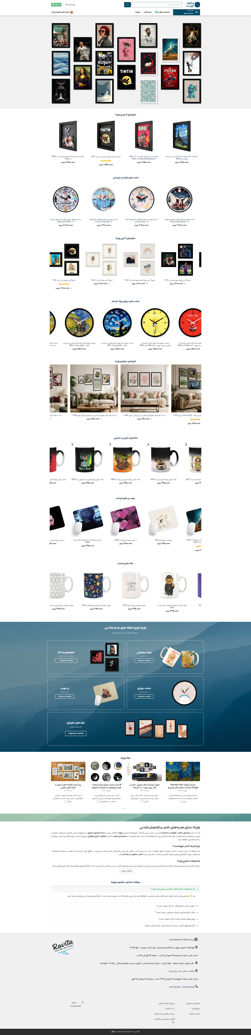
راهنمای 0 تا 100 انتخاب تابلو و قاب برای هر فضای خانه (155, 786)
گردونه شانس (147, 12)
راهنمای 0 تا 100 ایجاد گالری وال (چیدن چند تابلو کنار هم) (79, 786)
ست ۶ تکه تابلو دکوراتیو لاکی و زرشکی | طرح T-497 (129, 415)
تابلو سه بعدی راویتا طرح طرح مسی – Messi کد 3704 (185, 157)
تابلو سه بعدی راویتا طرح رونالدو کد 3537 (110, 157)
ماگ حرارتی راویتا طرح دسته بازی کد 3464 (85, 479)
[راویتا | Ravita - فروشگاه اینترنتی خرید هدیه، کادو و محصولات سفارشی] (193, 4)
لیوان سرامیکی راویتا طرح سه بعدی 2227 (175, 605)
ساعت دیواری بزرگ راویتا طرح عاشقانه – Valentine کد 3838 (95, 344)
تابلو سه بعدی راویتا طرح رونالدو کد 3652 (72, 157)
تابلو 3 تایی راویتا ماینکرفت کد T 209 (114, 280)
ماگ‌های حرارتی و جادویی (126, 438)
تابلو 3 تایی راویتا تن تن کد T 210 (152, 280)
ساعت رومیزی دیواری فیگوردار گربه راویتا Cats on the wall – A (197, 220)
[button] (186, 12)
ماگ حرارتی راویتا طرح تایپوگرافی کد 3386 (123, 479)
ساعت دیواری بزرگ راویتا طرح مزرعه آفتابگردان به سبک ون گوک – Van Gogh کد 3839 (133, 344)
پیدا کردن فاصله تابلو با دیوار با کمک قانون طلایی (194, 786)
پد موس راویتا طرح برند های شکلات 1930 (123, 540)
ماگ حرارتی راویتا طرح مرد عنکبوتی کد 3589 (161, 479)
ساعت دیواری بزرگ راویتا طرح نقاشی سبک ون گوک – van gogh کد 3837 (57, 344)
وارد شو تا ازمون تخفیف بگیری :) (60, 12)
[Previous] (200, 144)
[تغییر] (197, 889)
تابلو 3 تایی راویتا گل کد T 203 (190, 280)
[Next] (51, 144)
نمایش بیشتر (126, 870)
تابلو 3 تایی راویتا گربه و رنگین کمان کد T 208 (76, 280)
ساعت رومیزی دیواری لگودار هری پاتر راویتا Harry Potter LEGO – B (122, 220)
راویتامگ (137, 12)
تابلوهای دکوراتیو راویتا (125, 361)
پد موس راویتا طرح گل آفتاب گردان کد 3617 (85, 540)
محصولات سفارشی (164, 12)
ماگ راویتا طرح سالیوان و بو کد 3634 (137, 605)
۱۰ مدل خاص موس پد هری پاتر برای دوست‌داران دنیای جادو (117, 786)
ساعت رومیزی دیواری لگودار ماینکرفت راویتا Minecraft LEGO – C (159, 220)
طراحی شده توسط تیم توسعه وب (125, 1031)
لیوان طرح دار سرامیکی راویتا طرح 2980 (99, 605)
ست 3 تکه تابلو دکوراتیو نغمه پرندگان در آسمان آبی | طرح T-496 (79, 416)
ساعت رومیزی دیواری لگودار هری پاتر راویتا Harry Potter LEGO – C (84, 220)
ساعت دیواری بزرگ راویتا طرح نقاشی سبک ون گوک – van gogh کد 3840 (171, 344)
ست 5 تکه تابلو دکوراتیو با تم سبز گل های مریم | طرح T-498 (180, 415)
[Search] (127, 4)
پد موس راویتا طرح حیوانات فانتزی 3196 (161, 540)
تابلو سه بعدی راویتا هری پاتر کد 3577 (147, 157)
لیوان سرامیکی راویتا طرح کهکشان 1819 (61, 605)
